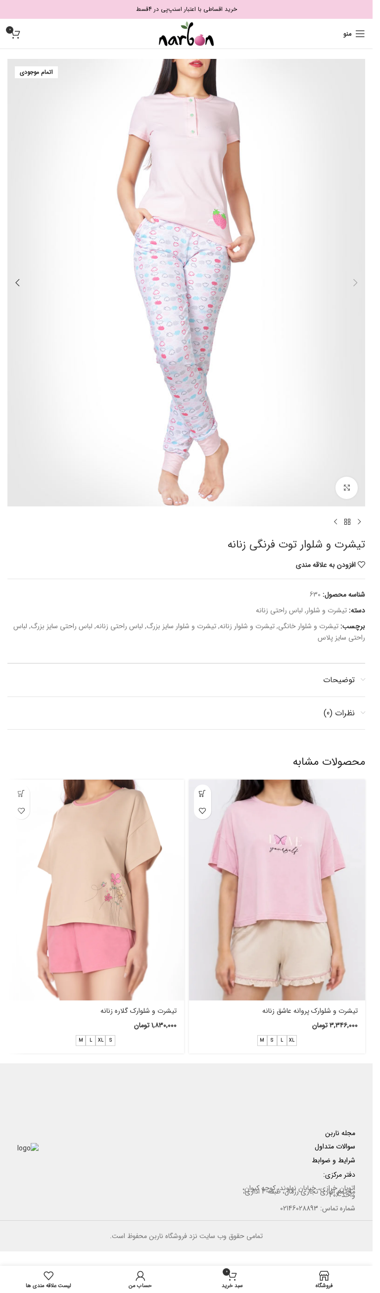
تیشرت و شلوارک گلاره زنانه (138, 1010)
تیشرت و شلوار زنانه (247, 626)
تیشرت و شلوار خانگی (308, 626)
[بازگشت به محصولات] (347, 522)
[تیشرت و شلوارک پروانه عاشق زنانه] (277, 890)
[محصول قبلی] (359, 522)
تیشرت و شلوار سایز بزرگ (181, 626)
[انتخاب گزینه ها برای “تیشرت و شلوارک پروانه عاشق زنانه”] (202, 793)
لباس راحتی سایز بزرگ (62, 626)
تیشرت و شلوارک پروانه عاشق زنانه (310, 1010)
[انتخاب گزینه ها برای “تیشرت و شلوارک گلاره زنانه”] (21, 793)
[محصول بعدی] (335, 522)
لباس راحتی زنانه (279, 610)
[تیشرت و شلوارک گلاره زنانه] (95, 890)
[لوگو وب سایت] (186, 33)
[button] (355, 283)
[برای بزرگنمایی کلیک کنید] (346, 488)
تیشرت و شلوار (326, 610)
